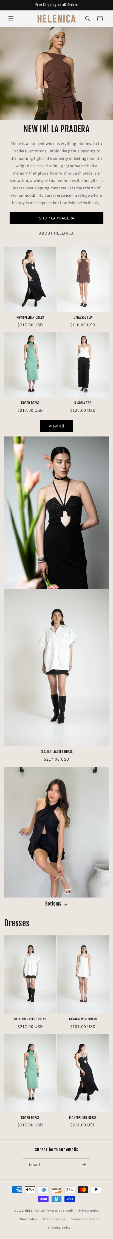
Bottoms (53, 904)
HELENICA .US (35, 1210)
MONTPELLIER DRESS (30, 317)
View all (56, 426)
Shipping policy (59, 1227)
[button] (11, 19)
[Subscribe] (84, 1164)
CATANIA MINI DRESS (83, 1019)
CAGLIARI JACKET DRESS (57, 752)
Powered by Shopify (60, 1210)
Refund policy (27, 1219)
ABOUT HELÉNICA (56, 233)
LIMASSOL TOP (83, 317)
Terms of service (54, 1219)
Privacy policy (89, 1210)
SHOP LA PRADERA (56, 218)
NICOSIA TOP (82, 403)
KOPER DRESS (30, 403)
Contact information (85, 1219)
